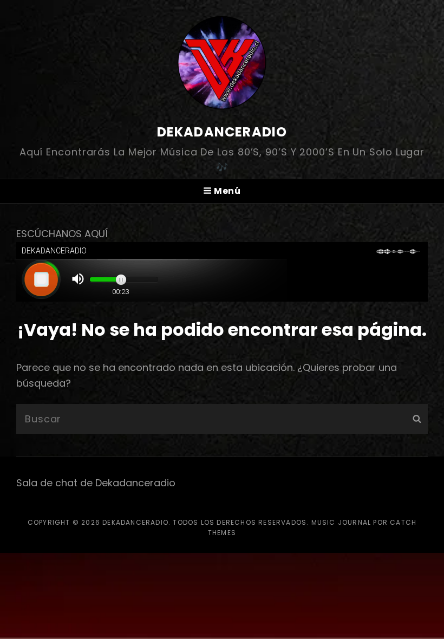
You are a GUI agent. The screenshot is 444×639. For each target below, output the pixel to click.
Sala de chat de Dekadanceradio (95, 483)
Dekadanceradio (222, 132)
